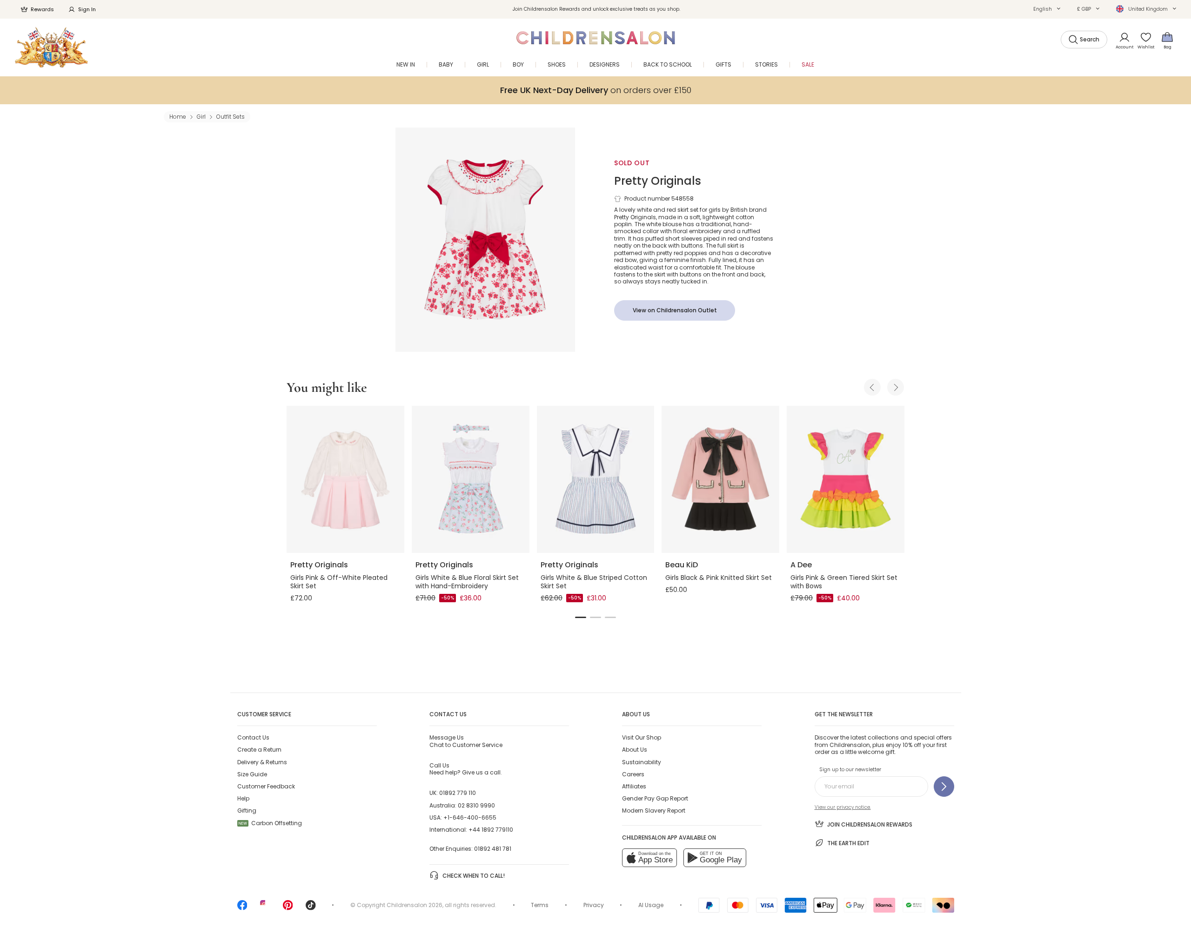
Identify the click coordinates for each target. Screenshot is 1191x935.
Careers (633, 774)
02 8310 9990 (476, 805)
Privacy (593, 905)
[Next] (895, 387)
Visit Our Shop (641, 737)
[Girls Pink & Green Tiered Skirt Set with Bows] (845, 479)
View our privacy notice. (843, 807)
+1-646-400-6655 (469, 817)
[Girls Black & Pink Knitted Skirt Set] (720, 479)
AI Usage (650, 905)
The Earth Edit (848, 843)
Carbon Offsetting (270, 823)
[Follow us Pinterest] (288, 908)
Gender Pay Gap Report (655, 798)
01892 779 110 (457, 793)
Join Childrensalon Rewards (869, 824)
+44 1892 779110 (490, 830)
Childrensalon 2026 (414, 905)
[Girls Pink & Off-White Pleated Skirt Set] (345, 479)
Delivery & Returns (262, 762)
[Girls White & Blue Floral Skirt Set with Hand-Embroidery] (470, 479)
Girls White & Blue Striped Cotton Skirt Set (594, 581)
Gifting (246, 810)
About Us (634, 749)
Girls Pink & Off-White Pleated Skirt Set (339, 581)
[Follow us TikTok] (311, 908)
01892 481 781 (492, 849)
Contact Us (253, 737)
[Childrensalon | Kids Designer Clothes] (51, 47)
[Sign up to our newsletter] (944, 786)
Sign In (87, 9)
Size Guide (252, 774)
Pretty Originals (657, 180)
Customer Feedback (266, 786)
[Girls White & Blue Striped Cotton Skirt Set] (596, 479)
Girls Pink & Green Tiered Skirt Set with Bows (843, 581)
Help (243, 798)
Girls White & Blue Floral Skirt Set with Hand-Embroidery (467, 581)
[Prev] (872, 387)
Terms (540, 905)
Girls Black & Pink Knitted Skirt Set (718, 577)
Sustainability (641, 762)
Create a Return (259, 749)
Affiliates (634, 786)
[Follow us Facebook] (242, 908)
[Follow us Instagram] (265, 908)
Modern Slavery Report (653, 810)
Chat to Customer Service (465, 740)
